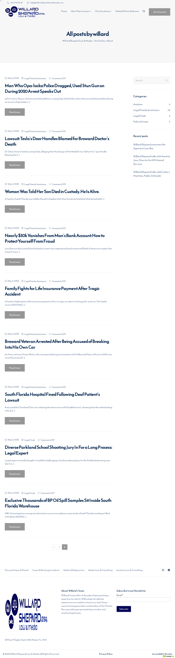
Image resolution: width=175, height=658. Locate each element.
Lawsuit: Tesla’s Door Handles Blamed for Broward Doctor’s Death (57, 141)
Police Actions (140, 121)
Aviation (137, 104)
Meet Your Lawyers (80, 11)
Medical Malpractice (73, 570)
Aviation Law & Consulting (129, 570)
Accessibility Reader (162, 654)
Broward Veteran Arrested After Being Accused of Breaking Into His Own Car (57, 344)
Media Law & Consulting (100, 570)
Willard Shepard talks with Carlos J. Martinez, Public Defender (151, 174)
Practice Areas (102, 11)
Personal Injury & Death (17, 570)
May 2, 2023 (13, 78)
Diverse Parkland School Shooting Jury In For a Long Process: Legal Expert (58, 450)
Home (64, 11)
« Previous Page (54, 547)
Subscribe (123, 609)
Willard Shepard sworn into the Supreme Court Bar (149, 146)
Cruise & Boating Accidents (46, 570)
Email (119, 595)
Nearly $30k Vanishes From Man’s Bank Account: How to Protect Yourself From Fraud (54, 238)
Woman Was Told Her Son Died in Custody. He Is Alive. (52, 191)
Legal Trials (29, 440)
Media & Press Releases (127, 11)
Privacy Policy (106, 654)
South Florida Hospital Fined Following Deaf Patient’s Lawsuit (52, 397)
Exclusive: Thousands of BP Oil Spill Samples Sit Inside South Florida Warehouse (58, 503)
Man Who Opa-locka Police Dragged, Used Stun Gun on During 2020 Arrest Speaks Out (54, 88)
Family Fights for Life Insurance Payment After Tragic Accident (52, 291)
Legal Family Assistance (35, 78)
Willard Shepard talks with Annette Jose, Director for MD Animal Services (151, 160)
